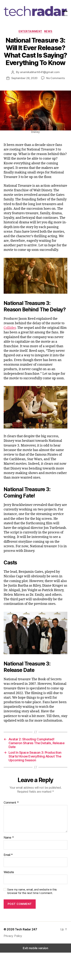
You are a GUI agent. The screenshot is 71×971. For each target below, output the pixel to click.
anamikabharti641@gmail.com (40, 72)
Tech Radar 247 (26, 929)
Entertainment (30, 31)
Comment (11, 802)
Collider (10, 328)
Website (9, 872)
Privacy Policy (13, 936)
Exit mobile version (35, 948)
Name (9, 837)
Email (8, 855)
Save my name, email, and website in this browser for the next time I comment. (32, 891)
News (48, 31)
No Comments (55, 78)
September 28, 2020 (24, 78)
